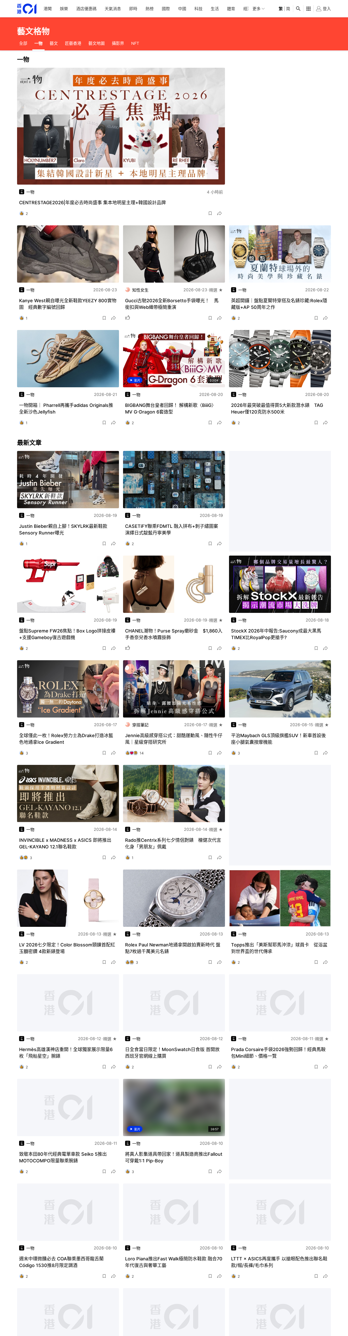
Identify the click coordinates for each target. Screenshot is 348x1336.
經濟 (247, 8)
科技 (198, 8)
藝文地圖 (96, 43)
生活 (215, 8)
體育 (231, 8)
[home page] (26, 9)
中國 (182, 8)
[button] (210, 213)
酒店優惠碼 (86, 8)
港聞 (48, 8)
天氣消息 (113, 8)
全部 (23, 43)
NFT (135, 43)
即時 (133, 8)
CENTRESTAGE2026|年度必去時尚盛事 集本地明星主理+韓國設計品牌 (92, 202)
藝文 (54, 43)
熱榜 (149, 8)
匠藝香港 (73, 43)
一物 (38, 43)
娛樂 (64, 8)
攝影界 (118, 43)
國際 (166, 8)
